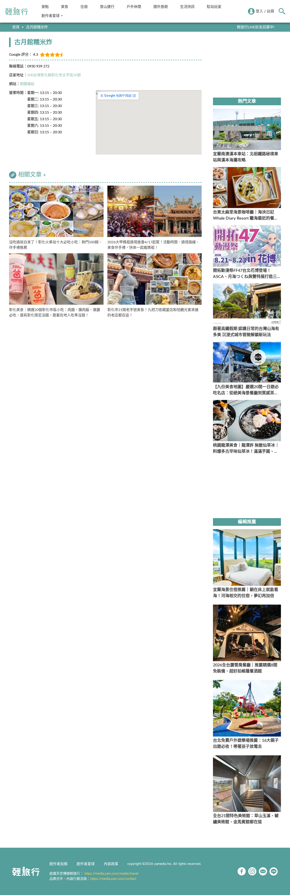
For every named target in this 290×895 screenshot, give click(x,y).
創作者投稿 (58, 864)
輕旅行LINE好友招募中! (255, 27)
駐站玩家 (214, 7)
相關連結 (27, 84)
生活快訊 (187, 7)
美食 (64, 7)
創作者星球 (50, 16)
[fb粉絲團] (241, 871)
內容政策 (111, 864)
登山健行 (107, 7)
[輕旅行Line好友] (273, 871)
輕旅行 (17, 11)
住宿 (84, 7)
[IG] (252, 871)
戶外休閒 (134, 7)
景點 (45, 7)
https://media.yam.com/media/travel (111, 873)
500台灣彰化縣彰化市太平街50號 (54, 75)
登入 (259, 11)
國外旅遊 (160, 7)
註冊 (270, 11)
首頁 (15, 27)
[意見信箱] (263, 871)
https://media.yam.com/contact (113, 879)
